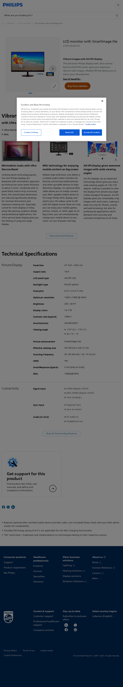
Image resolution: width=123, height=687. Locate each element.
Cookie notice (90, 124)
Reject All (69, 132)
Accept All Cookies (92, 132)
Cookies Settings (31, 132)
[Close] (102, 101)
